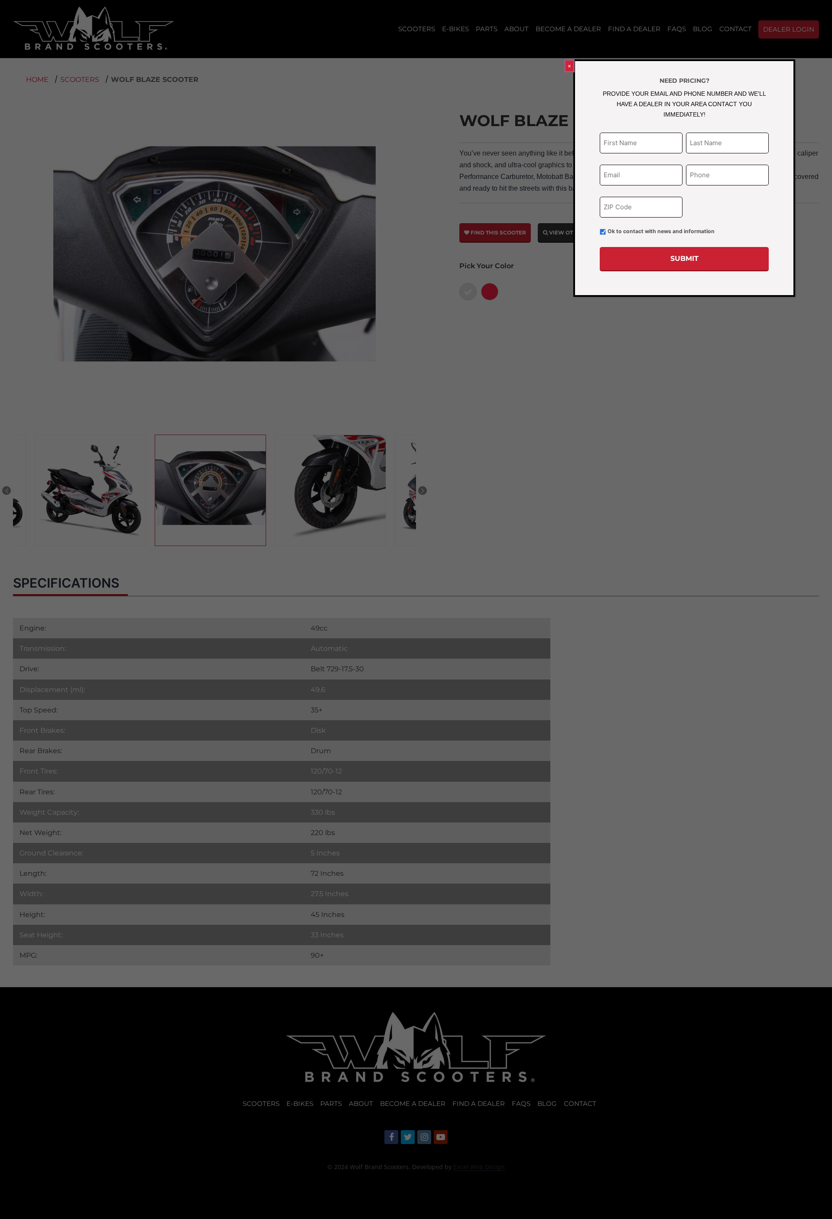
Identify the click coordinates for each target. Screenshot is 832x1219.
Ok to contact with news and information (661, 231)
